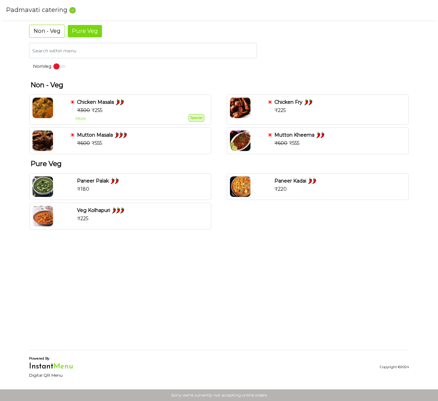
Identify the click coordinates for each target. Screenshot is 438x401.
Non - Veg (47, 31)
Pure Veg (85, 31)
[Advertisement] (219, 296)
